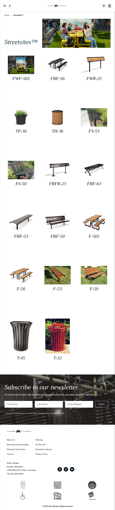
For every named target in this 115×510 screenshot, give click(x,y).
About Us (11, 440)
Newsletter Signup (43, 449)
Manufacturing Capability (18, 444)
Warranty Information (16, 449)
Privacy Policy (41, 454)
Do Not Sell (40, 444)
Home (6, 15)
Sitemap (39, 440)
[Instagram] (66, 469)
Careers (10, 454)
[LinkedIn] (72, 469)
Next (102, 404)
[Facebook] (60, 469)
